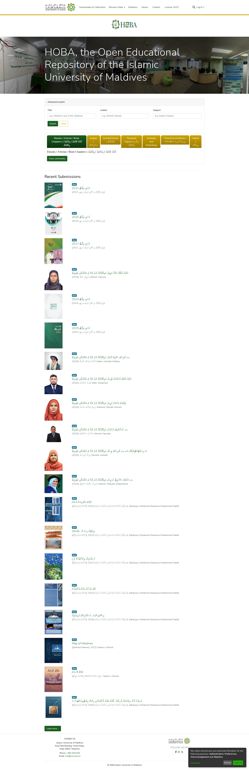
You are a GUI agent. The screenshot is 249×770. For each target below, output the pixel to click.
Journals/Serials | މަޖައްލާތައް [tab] (110, 140)
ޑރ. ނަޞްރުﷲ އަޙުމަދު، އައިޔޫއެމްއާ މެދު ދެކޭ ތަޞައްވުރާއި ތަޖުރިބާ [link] (100, 430)
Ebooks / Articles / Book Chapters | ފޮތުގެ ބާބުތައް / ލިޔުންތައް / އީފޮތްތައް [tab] (67, 142)
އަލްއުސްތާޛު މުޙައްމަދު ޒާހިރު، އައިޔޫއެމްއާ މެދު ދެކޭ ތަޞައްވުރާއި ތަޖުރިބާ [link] (101, 379)
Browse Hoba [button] (116, 7)
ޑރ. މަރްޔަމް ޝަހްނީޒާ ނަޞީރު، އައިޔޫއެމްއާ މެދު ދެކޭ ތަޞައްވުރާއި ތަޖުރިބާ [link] (102, 480)
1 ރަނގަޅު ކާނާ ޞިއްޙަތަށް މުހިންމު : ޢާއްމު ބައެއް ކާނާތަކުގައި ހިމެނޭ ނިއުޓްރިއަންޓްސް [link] (107, 701)
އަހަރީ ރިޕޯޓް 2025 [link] (81, 328)
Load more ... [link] (52, 728)
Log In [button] (199, 7)
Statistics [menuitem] (132, 7)
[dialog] (217, 757)
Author (103, 110)
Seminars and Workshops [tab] (151, 142)
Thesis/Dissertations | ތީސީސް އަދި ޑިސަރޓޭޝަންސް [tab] (175, 140)
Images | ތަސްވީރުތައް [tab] (93, 142)
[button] (60, 7)
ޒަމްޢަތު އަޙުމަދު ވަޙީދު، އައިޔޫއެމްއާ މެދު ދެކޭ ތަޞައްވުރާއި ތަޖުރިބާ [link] (99, 403)
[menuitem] (116, 7)
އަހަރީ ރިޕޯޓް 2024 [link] (81, 299)
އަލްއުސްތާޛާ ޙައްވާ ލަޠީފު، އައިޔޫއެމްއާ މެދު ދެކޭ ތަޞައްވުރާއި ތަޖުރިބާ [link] (100, 273)
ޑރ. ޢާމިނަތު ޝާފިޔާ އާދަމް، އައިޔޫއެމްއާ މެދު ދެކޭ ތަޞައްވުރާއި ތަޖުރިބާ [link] (101, 357)
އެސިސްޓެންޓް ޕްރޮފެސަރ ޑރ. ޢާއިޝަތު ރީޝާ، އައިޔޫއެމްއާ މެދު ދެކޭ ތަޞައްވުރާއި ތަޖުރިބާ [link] (109, 451)
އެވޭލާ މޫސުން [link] (77, 672)
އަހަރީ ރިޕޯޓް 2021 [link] (81, 188)
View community (57, 158)
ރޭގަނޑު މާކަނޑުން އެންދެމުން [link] (84, 589)
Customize (195, 762)
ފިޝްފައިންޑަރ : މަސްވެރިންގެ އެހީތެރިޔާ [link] (88, 615)
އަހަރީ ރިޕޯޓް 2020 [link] (81, 217)
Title (50, 110)
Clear (63, 123)
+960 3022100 (73, 753)
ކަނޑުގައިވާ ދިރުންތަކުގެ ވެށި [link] (83, 559)
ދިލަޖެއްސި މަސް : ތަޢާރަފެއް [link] (83, 531)
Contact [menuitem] (156, 7)
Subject (157, 110)
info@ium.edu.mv (73, 756)
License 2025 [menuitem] (172, 7)
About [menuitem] (145, 7)
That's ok (238, 762)
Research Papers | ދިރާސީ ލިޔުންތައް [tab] (131, 142)
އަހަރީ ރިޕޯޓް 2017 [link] (81, 244)
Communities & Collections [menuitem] (92, 7)
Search (52, 123)
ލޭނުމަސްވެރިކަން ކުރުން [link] (81, 502)
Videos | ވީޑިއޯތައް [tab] (195, 142)
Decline (227, 762)
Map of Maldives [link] (82, 643)
